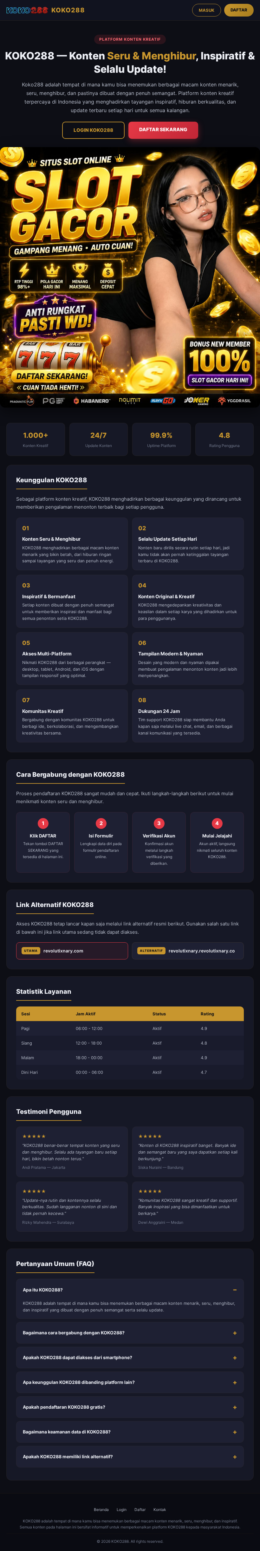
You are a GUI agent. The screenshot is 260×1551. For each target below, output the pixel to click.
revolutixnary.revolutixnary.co (187, 950)
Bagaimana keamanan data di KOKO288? (67, 1431)
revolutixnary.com (53, 950)
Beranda (101, 1509)
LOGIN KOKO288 (93, 130)
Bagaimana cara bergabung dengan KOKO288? (74, 1332)
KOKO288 (68, 10)
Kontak (159, 1509)
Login (122, 1509)
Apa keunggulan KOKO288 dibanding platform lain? (79, 1382)
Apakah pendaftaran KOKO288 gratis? (64, 1407)
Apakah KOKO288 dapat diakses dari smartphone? (77, 1357)
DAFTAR (239, 9)
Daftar (140, 1509)
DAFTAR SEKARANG (163, 129)
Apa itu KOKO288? (43, 1289)
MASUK (206, 10)
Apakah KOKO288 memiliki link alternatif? (68, 1456)
